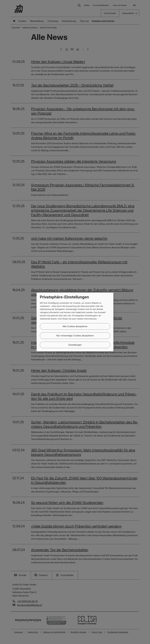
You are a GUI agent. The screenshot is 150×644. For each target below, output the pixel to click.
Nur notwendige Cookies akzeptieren (75, 335)
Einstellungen (75, 344)
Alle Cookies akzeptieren (75, 326)
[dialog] (75, 322)
